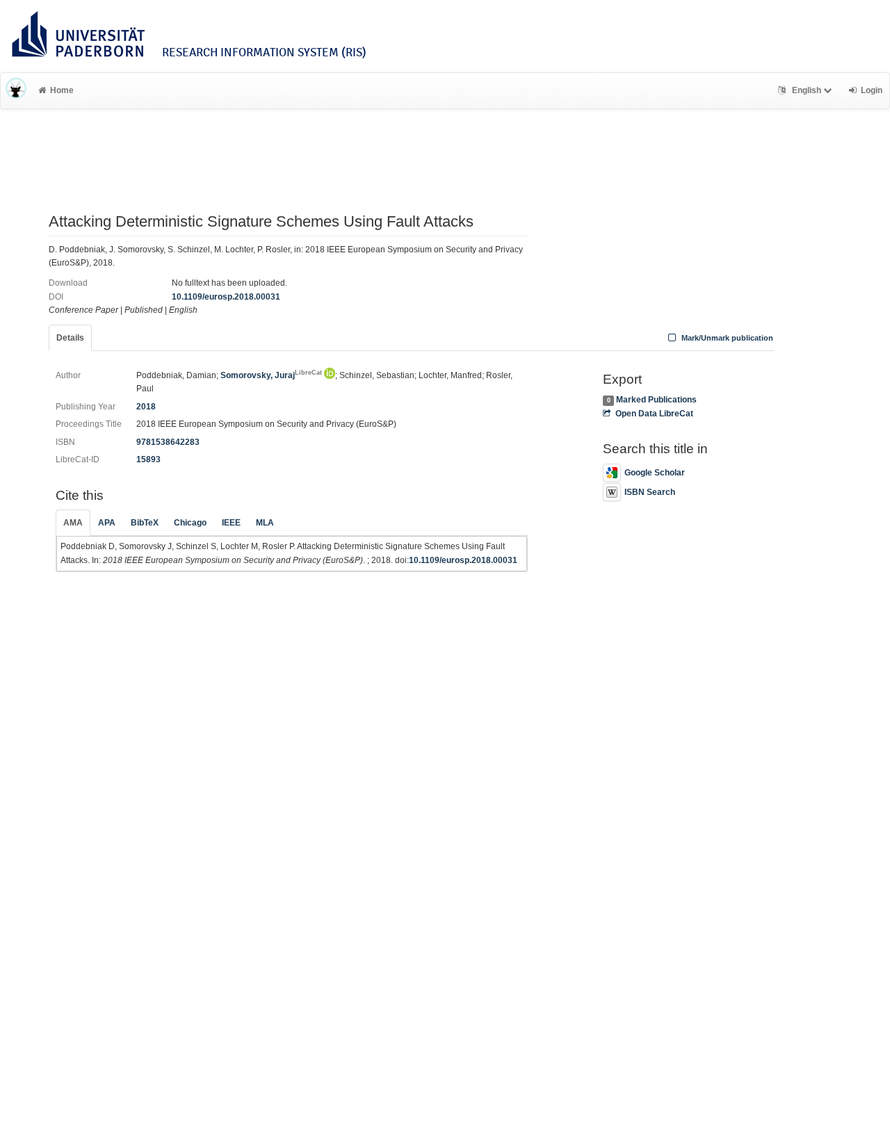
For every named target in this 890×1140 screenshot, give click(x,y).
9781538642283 (168, 442)
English (806, 90)
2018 (146, 407)
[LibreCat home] (16, 90)
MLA (265, 523)
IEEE (231, 523)
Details (70, 338)
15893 (148, 459)
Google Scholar (654, 473)
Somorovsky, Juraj (271, 375)
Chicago (190, 523)
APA (106, 523)
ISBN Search (649, 492)
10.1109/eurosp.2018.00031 (226, 297)
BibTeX (145, 523)
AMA (73, 523)
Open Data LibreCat (654, 413)
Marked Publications (656, 400)
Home (62, 90)
